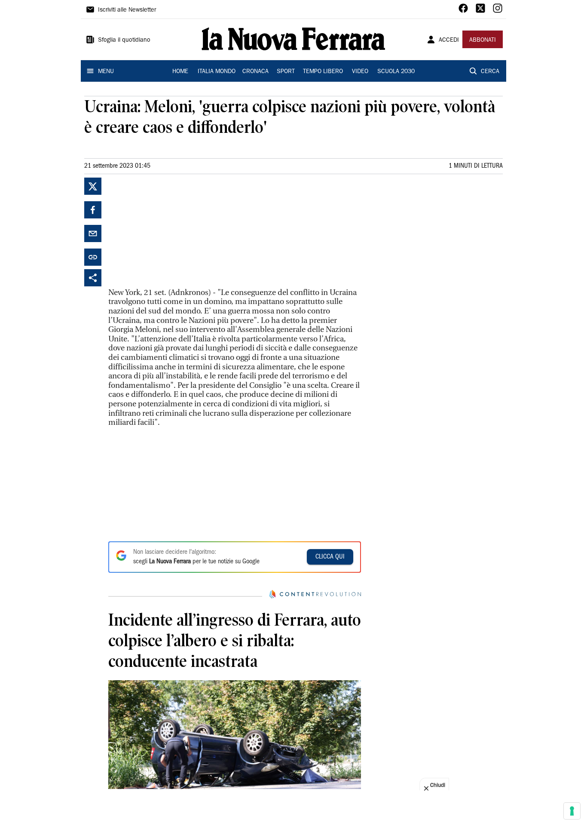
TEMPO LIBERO (323, 72)
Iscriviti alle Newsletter (127, 10)
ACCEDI (449, 40)
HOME (180, 72)
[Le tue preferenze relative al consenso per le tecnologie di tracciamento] (572, 811)
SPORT (286, 72)
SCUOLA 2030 (396, 72)
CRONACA (255, 72)
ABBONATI (482, 40)
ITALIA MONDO (216, 72)
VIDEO (360, 72)
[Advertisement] (172, 231)
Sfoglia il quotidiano (124, 40)
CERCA (490, 72)
